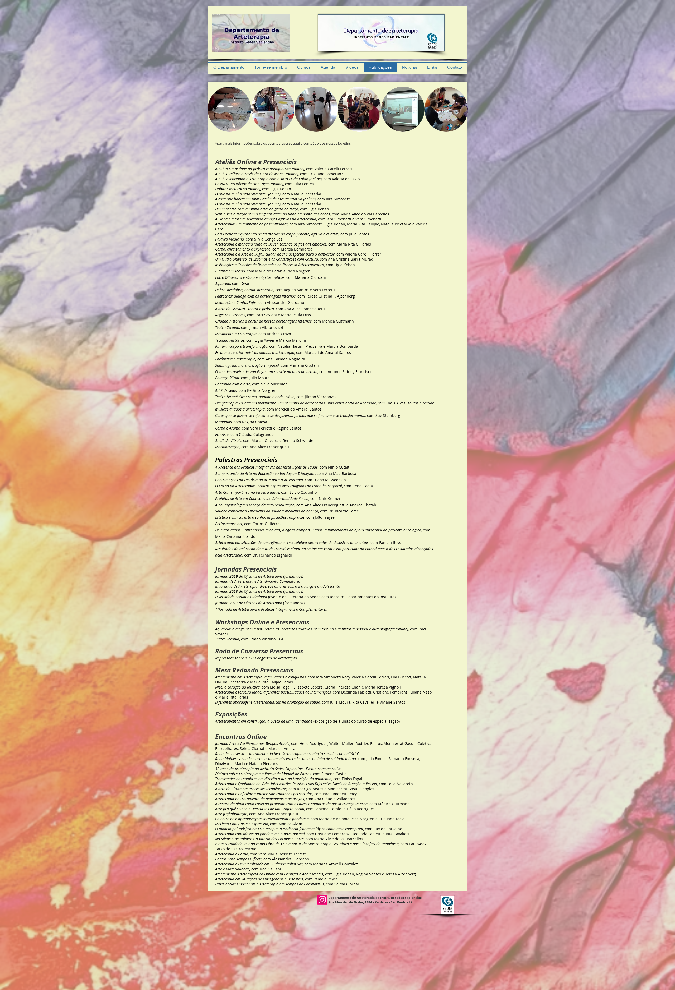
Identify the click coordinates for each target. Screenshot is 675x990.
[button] (229, 109)
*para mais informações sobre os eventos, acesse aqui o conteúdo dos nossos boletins (283, 143)
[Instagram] (322, 900)
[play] (278, 53)
